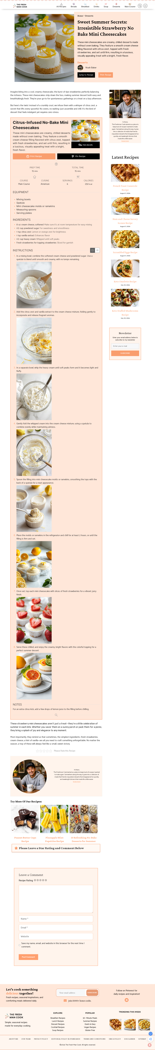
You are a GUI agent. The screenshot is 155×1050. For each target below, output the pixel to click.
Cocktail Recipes (58, 1027)
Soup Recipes (57, 1030)
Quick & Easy (90, 1024)
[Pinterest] (127, 1000)
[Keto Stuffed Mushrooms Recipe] (125, 298)
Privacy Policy (41, 1039)
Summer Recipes (90, 1021)
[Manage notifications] (149, 1045)
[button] (140, 6)
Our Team (26, 1039)
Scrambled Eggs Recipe (125, 252)
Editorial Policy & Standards (65, 1039)
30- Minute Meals (90, 1018)
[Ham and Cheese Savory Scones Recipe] (125, 206)
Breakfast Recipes (57, 1018)
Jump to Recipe (86, 75)
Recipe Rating (26, 880)
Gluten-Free (90, 1030)
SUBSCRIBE (125, 353)
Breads (74, 7)
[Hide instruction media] (97, 250)
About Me (13, 1039)
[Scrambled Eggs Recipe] (125, 239)
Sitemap (142, 1039)
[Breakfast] (85, 4)
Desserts (116, 7)
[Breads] (74, 4)
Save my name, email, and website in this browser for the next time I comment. (52, 945)
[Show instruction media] (92, 250)
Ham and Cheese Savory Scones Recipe (125, 221)
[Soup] (106, 4)
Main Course (130, 7)
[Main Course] (130, 4)
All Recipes (61, 7)
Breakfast (85, 7)
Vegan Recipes (90, 1027)
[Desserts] (116, 4)
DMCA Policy (115, 1039)
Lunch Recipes (58, 1021)
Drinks (96, 7)
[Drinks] (96, 4)
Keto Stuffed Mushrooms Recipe (125, 312)
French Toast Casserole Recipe (125, 187)
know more (76, 781)
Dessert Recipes (58, 1024)
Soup (106, 7)
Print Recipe (105, 75)
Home (80, 15)
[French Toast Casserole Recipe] (125, 173)
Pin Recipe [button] (80, 156)
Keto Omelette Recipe (125, 281)
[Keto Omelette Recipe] (125, 268)
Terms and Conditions (95, 1039)
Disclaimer (129, 1039)
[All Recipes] (61, 4)
